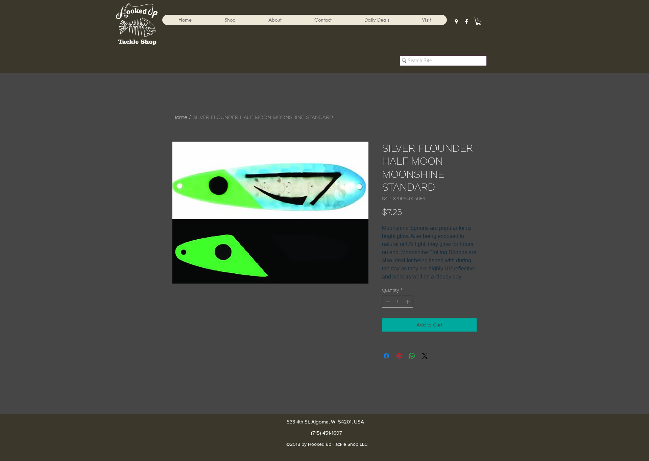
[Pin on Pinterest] (399, 356)
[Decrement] (387, 302)
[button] (230, 20)
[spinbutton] (397, 302)
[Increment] (408, 302)
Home (179, 117)
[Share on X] (425, 356)
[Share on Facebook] (386, 356)
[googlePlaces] (456, 21)
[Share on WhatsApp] (412, 356)
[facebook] (466, 21)
